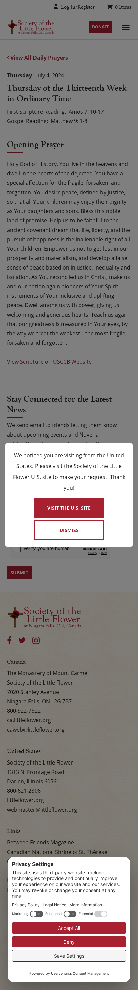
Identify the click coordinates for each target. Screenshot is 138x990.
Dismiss (69, 530)
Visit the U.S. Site (69, 508)
